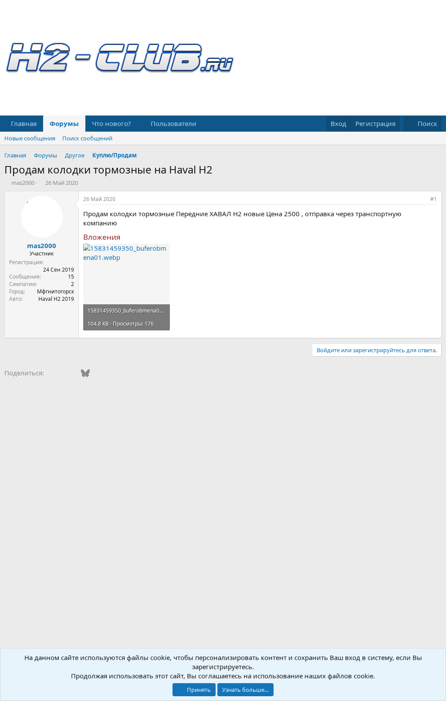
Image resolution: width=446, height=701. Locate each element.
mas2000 (22, 183)
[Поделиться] (421, 199)
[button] (138, 124)
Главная (24, 123)
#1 (433, 199)
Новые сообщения (29, 138)
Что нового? (111, 123)
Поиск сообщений (87, 138)
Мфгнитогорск (55, 291)
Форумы (64, 123)
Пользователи (173, 123)
